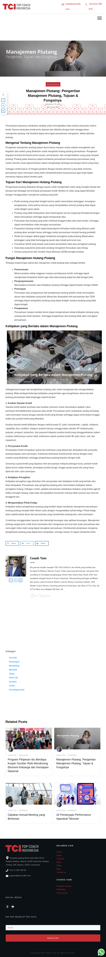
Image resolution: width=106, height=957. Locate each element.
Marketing (14, 665)
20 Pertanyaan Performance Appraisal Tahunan (77, 803)
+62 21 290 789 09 (17, 870)
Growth (13, 657)
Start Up (13, 677)
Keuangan (53, 84)
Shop (59, 862)
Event (59, 855)
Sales (12, 673)
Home (59, 852)
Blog (58, 869)
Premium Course (64, 886)
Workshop (61, 889)
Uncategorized (16, 689)
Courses (60, 859)
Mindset (13, 669)
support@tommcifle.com (20, 875)
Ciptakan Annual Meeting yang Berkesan (29, 803)
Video (59, 865)
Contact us (61, 872)
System (13, 681)
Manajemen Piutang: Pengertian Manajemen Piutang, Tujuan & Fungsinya (76, 763)
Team (12, 685)
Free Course (62, 893)
